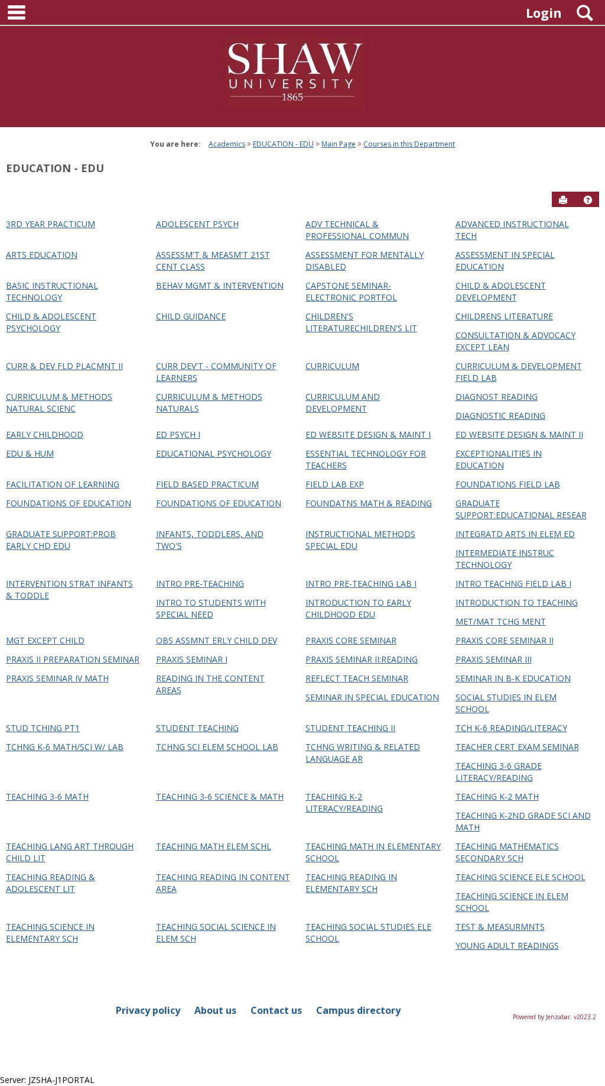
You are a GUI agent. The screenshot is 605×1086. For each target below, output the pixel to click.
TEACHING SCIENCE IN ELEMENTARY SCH (50, 932)
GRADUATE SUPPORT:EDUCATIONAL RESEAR (521, 509)
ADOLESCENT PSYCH (197, 224)
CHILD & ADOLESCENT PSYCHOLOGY (51, 322)
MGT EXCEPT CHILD (45, 640)
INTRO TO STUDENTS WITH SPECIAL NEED (211, 608)
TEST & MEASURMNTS (500, 926)
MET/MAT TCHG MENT (501, 621)
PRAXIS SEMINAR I (191, 659)
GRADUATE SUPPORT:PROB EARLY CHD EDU (61, 539)
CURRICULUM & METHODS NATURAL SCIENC (59, 402)
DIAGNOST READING (497, 396)
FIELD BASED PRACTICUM (207, 484)
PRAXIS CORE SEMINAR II (505, 640)
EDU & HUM (30, 453)
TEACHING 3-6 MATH (47, 796)
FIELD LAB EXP (334, 484)
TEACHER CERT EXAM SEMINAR (517, 746)
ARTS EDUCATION (41, 254)
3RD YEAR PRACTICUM (50, 224)
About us (215, 1010)
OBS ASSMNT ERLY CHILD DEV (216, 640)
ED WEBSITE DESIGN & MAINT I (368, 434)
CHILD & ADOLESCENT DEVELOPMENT (501, 291)
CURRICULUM (332, 365)
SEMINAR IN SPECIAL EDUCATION (372, 697)
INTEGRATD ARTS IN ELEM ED (515, 533)
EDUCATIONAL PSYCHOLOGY (213, 453)
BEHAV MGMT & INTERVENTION (220, 285)
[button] (588, 200)
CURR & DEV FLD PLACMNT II (64, 365)
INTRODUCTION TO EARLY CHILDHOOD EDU (358, 608)
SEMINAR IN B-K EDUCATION (513, 678)
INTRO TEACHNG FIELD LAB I (513, 583)
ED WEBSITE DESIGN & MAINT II (519, 434)
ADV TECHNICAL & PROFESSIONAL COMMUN (357, 229)
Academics (227, 144)
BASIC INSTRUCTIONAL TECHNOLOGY (52, 291)
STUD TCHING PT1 (43, 727)
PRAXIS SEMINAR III (494, 659)
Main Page (338, 144)
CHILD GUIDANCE (191, 316)
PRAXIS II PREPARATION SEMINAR (72, 659)
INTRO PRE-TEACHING (200, 583)
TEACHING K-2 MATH (497, 796)
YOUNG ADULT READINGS (507, 945)
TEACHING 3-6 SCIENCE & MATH (220, 796)
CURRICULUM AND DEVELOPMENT (342, 402)
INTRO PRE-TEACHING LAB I (361, 583)
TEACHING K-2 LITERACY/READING (344, 802)
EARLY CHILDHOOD (44, 434)
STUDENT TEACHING (197, 727)
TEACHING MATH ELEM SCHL (213, 846)
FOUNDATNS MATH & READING (368, 503)
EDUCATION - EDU (283, 144)
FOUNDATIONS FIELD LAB (508, 484)
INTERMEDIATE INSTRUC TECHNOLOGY (505, 558)
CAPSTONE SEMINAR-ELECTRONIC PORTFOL (351, 291)
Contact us (276, 1010)
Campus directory (358, 1010)
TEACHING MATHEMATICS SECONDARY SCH (507, 852)
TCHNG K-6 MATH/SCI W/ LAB (64, 746)
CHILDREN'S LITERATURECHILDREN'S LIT (361, 322)
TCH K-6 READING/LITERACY (511, 727)
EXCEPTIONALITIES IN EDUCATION (499, 459)
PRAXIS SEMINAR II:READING (361, 659)
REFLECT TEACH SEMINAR (356, 678)
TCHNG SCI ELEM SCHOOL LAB (217, 746)
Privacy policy (148, 1010)
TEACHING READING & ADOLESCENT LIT (50, 882)
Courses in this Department (409, 144)
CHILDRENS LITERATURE (504, 316)
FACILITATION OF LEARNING (62, 484)
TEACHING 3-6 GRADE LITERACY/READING (499, 771)
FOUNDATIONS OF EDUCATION (68, 503)
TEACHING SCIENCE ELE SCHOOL (521, 877)
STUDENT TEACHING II (350, 727)
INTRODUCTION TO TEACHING (517, 602)
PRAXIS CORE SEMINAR (350, 640)
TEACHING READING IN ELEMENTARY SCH (351, 882)
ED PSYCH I (178, 434)
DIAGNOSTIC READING (500, 415)
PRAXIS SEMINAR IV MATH (57, 678)
